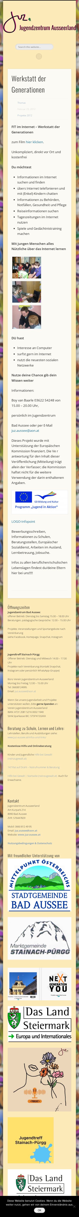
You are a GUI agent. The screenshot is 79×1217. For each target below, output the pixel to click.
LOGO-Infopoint (23, 521)
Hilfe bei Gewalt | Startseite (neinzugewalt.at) (32, 776)
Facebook (31, 56)
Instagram (39, 56)
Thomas (21, 102)
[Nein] (74, 1206)
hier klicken (34, 142)
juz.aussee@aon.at (25, 430)
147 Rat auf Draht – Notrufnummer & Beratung (34, 767)
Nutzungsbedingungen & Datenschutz (30, 843)
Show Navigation (62, 34)
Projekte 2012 (24, 115)
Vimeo (47, 56)
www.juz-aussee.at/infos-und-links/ (27, 737)
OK (39, 1210)
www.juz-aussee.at (29, 834)
